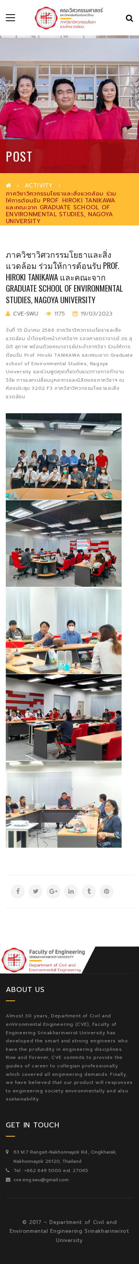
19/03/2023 (95, 314)
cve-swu (25, 314)
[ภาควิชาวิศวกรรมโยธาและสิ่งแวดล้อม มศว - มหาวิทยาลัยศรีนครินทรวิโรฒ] (69, 17)
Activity (39, 185)
